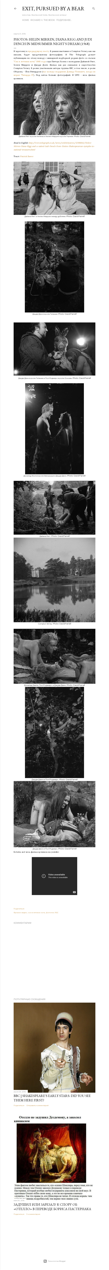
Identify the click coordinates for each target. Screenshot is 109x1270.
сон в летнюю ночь (36, 912)
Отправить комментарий (37, 1105)
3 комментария (33, 1214)
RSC (56, 912)
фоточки (50, 912)
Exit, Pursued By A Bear (53, 8)
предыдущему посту (38, 51)
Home (25, 20)
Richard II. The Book (43, 20)
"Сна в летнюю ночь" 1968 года (30, 61)
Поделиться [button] (19, 909)
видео (24, 912)
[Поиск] (93, 8)
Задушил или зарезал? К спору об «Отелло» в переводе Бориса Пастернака (52, 1206)
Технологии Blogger (57, 1261)
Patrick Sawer (26, 156)
